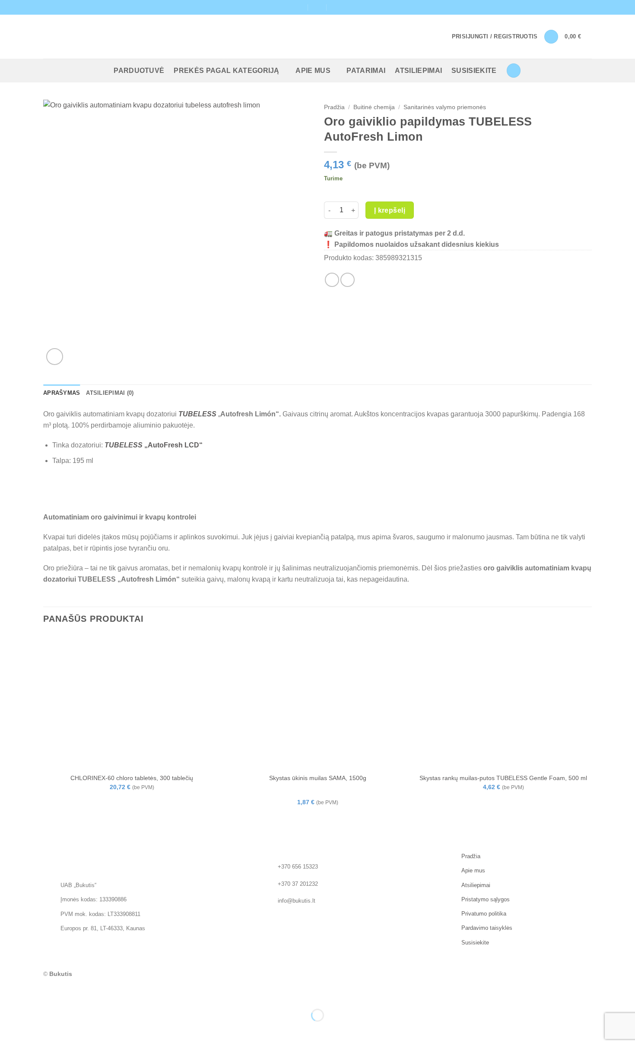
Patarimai (365, 70)
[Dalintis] (59, 993)
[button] (495, 36)
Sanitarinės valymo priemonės (444, 107)
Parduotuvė (139, 70)
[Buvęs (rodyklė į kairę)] (8, 1030)
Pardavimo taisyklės (486, 928)
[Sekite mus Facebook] (579, 7)
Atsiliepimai (418, 70)
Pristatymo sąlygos (485, 899)
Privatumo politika (483, 913)
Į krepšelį (390, 210)
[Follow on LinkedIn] (587, 7)
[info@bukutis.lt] (298, 7)
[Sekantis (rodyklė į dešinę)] (33, 1030)
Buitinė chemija (374, 107)
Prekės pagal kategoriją (226, 70)
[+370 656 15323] (336, 7)
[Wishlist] (551, 37)
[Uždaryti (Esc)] (84, 993)
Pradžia (334, 107)
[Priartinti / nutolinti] (8, 993)
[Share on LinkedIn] (347, 280)
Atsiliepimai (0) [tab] (109, 393)
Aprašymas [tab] (61, 393)
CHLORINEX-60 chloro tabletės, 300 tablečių (131, 777)
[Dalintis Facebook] (332, 280)
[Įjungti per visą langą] (33, 993)
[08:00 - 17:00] (317, 7)
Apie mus (312, 70)
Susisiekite (474, 70)
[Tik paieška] (514, 70)
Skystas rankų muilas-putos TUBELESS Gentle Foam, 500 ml (503, 777)
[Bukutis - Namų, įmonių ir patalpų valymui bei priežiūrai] (89, 37)
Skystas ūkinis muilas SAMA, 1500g (317, 777)
